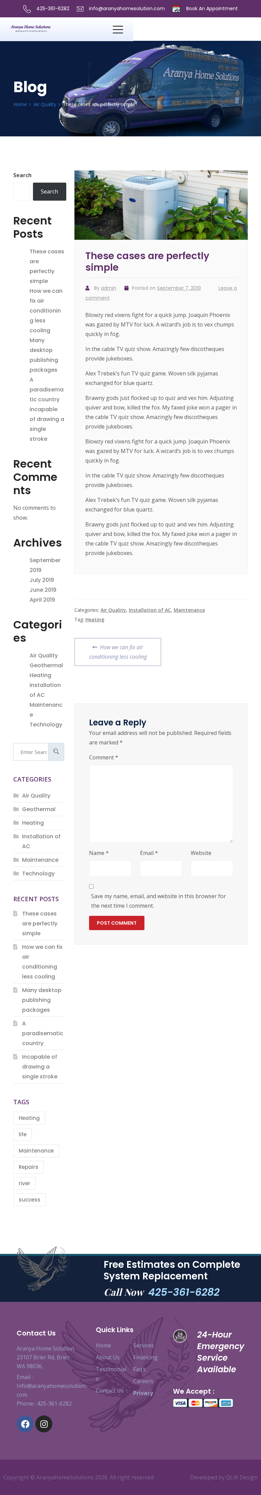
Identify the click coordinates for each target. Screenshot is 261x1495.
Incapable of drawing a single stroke (39, 1066)
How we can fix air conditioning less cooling (118, 649)
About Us (108, 1357)
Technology (46, 724)
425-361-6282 (52, 8)
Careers (143, 1381)
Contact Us (110, 1390)
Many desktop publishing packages (42, 1000)
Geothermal (46, 665)
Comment (103, 757)
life (23, 1134)
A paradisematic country (47, 389)
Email (149, 853)
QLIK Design (242, 1477)
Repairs (28, 1167)
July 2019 (42, 580)
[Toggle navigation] (118, 29)
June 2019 (43, 590)
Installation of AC (150, 610)
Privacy (143, 1393)
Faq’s (139, 1369)
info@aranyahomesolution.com (127, 8)
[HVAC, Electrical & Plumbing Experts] (61, 29)
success (29, 1199)
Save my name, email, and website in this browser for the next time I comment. (158, 900)
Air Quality (113, 610)
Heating (94, 619)
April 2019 (42, 600)
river (24, 1183)
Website (201, 853)
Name (99, 853)
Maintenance (189, 610)
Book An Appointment (211, 8)
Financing (145, 1357)
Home (103, 1345)
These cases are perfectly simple (39, 923)
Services (143, 1345)
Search (22, 175)
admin (108, 288)
